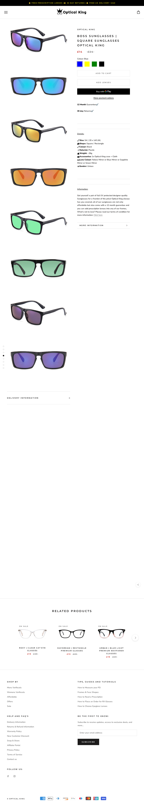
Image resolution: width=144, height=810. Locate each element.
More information (91, 225)
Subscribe (88, 742)
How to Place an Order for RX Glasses (95, 701)
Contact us (12, 759)
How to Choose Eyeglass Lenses (92, 706)
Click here (98, 215)
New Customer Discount (18, 736)
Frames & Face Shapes (88, 692)
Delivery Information (23, 398)
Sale (9, 706)
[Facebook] (8, 776)
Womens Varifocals (16, 692)
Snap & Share (13, 740)
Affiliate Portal (13, 745)
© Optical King (16, 799)
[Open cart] (138, 12)
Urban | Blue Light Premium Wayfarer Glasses (111, 651)
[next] (135, 637)
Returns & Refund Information (20, 726)
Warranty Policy (14, 731)
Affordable (12, 697)
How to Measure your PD (89, 687)
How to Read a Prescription (90, 697)
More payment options (104, 98)
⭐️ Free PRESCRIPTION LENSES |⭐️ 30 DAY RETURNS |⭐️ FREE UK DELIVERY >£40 (72, 3)
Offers (10, 701)
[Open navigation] (6, 12)
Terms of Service (14, 754)
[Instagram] (14, 776)
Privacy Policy (13, 750)
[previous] (9, 637)
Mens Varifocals (14, 687)
